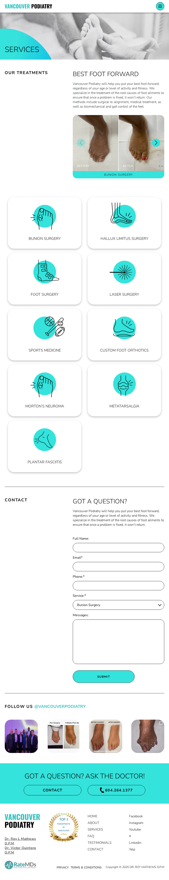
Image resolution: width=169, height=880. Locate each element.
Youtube (135, 829)
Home (92, 816)
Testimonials (99, 842)
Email (77, 557)
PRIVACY (63, 867)
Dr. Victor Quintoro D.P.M (20, 850)
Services (95, 829)
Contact (52, 790)
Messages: (81, 615)
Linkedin (135, 842)
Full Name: (81, 538)
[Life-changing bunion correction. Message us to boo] (105, 736)
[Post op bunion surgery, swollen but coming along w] (63, 736)
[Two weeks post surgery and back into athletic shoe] (147, 736)
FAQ (91, 836)
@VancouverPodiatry (60, 706)
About (93, 823)
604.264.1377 (119, 790)
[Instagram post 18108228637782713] (21, 736)
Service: (79, 595)
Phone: (78, 576)
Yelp (132, 849)
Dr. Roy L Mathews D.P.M (20, 841)
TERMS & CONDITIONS (86, 867)
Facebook (136, 816)
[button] (156, 143)
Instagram (136, 823)
